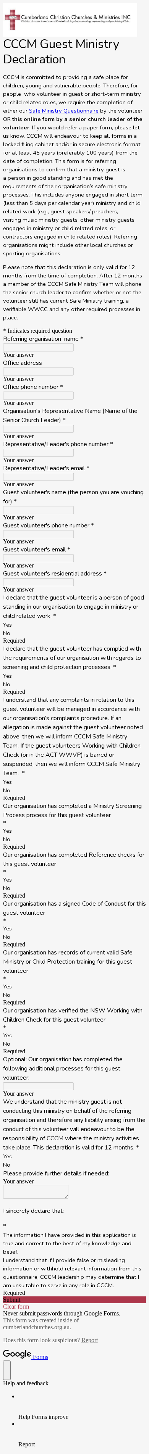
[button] (74, 1299)
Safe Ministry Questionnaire (64, 110)
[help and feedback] (7, 1370)
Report (89, 1340)
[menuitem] (82, 1406)
